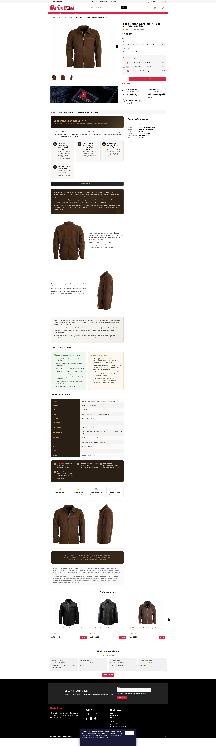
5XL (72, 641)
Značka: (141, 29)
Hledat (124, 7)
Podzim (147, 133)
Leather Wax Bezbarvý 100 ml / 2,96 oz (139, 66)
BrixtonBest (87, 718)
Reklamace (112, 720)
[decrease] (160, 63)
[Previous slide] (47, 619)
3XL (65, 641)
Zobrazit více (108, 675)
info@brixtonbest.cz (92, 714)
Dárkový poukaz (114, 722)
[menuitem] (55, 13)
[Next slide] (169, 619)
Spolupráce (113, 2)
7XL (79, 641)
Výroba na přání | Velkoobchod (117, 724)
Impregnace (60, 463)
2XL (62, 641)
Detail (83, 637)
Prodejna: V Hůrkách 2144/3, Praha (118, 726)
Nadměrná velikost (144, 135)
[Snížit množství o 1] (128, 80)
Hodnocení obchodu (108, 651)
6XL (75, 641)
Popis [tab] (53, 112)
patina (81, 381)
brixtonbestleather (91, 718)
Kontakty (92, 2)
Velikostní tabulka (102, 2)
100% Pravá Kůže (143, 129)
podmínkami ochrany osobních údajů (137, 694)
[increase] (160, 61)
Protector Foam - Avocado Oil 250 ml (139, 62)
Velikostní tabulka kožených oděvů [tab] (87, 112)
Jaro (140, 133)
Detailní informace (126, 83)
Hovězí (141, 131)
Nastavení (86, 742)
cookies (90, 732)
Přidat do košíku (147, 79)
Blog (121, 2)
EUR (156, 2)
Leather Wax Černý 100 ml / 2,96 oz (139, 71)
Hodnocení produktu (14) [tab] (65, 112)
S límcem (141, 137)
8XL (82, 641)
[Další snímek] (117, 46)
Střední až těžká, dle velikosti (147, 127)
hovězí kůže (93, 132)
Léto (143, 133)
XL (58, 641)
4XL (68, 641)
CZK (151, 2)
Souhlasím (130, 733)
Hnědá (141, 125)
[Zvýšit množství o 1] (128, 78)
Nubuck (151, 129)
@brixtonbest (95, 718)
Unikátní (145, 125)
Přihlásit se (122, 697)
